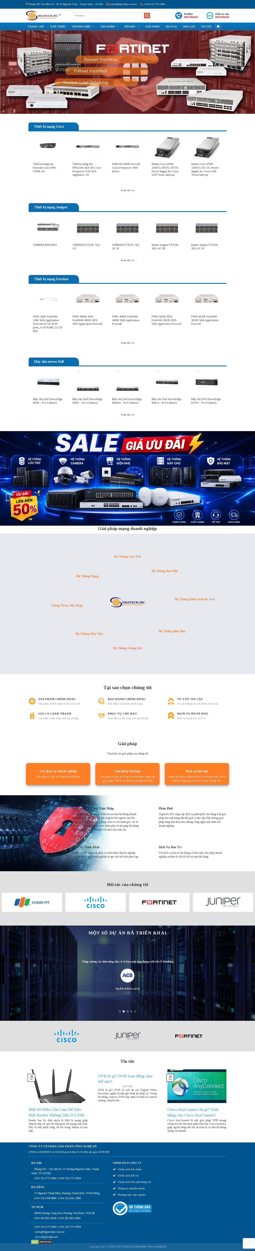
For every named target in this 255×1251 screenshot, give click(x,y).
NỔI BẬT (130, 26)
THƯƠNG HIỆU (81, 26)
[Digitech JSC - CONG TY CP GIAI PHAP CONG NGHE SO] (43, 16)
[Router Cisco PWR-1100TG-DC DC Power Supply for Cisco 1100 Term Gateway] (206, 170)
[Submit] (147, 16)
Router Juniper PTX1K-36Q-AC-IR (165, 269)
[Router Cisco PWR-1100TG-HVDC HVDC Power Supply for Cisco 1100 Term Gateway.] (167, 170)
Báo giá (189, 26)
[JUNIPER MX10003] (48, 251)
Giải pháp (152, 26)
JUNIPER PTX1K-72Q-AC (86, 269)
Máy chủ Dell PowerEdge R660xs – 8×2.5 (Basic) (127, 424)
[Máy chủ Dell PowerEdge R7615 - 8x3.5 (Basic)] (206, 405)
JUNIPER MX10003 (45, 267)
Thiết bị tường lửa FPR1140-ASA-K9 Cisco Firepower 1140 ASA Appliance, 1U (86, 192)
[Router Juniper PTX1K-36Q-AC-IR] (167, 251)
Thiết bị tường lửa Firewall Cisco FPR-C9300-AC (45, 190)
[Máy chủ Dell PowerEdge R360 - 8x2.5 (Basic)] (48, 405)
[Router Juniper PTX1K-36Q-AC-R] (206, 251)
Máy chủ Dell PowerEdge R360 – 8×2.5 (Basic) (48, 424)
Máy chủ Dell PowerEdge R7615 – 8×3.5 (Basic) (206, 424)
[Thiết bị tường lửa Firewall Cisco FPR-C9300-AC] (48, 170)
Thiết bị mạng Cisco (49, 149)
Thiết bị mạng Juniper (50, 230)
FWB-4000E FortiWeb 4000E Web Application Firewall (125, 343)
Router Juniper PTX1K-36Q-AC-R (205, 269)
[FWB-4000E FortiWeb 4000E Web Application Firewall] (127, 322)
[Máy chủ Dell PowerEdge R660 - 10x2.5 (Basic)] (88, 405)
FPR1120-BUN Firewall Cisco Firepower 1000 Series (126, 190)
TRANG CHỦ (36, 26)
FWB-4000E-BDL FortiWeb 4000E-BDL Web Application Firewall (87, 343)
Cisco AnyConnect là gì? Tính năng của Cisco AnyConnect (193, 1135)
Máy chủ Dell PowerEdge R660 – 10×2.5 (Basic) (87, 424)
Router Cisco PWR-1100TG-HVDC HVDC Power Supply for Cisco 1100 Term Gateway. (165, 192)
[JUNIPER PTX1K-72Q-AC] (88, 251)
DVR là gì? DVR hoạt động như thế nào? (125, 1101)
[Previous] (23, 83)
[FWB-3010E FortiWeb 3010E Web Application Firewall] (206, 322)
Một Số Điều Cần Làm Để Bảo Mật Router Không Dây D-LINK (56, 1135)
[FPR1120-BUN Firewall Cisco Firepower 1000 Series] (127, 170)
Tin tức (206, 26)
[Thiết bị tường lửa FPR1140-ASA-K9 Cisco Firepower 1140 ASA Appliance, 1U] (87, 170)
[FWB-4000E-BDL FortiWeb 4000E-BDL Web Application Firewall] (88, 322)
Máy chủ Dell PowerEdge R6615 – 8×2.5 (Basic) (166, 424)
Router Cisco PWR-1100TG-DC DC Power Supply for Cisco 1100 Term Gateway (205, 192)
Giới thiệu (58, 26)
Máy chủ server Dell (49, 384)
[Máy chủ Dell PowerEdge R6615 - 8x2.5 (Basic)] (167, 405)
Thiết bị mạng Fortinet (51, 302)
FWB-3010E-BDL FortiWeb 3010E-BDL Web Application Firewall (166, 343)
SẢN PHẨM (108, 26)
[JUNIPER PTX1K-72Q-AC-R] (127, 251)
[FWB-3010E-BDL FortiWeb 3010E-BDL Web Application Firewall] (167, 322)
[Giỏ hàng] (218, 26)
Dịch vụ (171, 26)
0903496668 (191, 17)
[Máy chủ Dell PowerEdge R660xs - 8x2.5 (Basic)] (127, 405)
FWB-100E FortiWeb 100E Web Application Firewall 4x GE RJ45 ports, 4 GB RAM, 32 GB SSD (47, 346)
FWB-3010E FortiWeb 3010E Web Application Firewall (204, 343)
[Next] (232, 83)
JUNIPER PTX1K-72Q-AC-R (126, 269)
